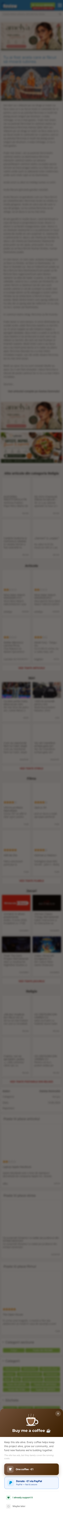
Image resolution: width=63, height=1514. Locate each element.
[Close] (58, 1413)
